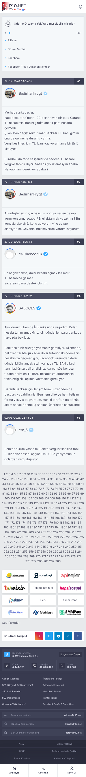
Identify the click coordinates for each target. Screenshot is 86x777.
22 (76, 474)
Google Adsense (10, 678)
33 (43, 479)
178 (45, 522)
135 (40, 508)
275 (67, 556)
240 (12, 546)
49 (30, 484)
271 (43, 556)
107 (47, 498)
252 (6, 551)
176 (34, 522)
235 (61, 542)
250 (74, 546)
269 (32, 556)
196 (68, 527)
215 (22, 537)
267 (19, 556)
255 (25, 551)
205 (43, 532)
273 (55, 556)
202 (25, 532)
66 (22, 488)
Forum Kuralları (22, 758)
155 (74, 513)
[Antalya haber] (15, 575)
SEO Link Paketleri (11, 691)
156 (80, 513)
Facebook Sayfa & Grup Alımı (58, 704)
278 (27, 561)
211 (79, 532)
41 (77, 479)
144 (11, 513)
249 (67, 546)
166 (57, 517)
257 (37, 551)
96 (69, 493)
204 (37, 532)
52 (43, 484)
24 (4, 479)
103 (24, 498)
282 (51, 561)
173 (18, 522)
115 (9, 503)
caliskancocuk (30, 254)
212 (4, 537)
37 (60, 479)
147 (29, 513)
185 (6, 527)
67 (27, 488)
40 (73, 479)
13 (39, 474)
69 (35, 488)
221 (56, 537)
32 (38, 479)
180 (56, 522)
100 (7, 498)
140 (68, 508)
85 (21, 493)
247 (55, 546)
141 (74, 508)
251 (79, 546)
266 (13, 556)
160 (23, 517)
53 (47, 484)
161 (29, 517)
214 (16, 537)
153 (62, 513)
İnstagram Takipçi (52, 678)
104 (29, 498)
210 (73, 532)
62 (5, 488)
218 (39, 537)
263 (73, 551)
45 (13, 484)
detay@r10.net (73, 732)
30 (30, 479)
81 (3, 493)
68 (31, 488)
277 (79, 556)
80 (81, 488)
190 (34, 527)
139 (63, 508)
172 (12, 522)
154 (68, 513)
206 (49, 532)
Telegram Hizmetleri (53, 685)
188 (23, 527)
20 (67, 474)
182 (67, 522)
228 (18, 542)
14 (43, 474)
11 (32, 474)
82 (8, 493)
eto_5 (23, 430)
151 (51, 513)
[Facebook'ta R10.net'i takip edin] (78, 636)
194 (57, 527)
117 (20, 503)
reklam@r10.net (73, 715)
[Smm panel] (71, 612)
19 (63, 474)
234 (55, 542)
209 (68, 532)
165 (51, 517)
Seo (43, 600)
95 (64, 493)
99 (82, 493)
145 (17, 513)
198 (79, 527)
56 (60, 484)
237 (73, 542)
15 (47, 474)
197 (74, 527)
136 (46, 508)
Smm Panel (70, 600)
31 (34, 479)
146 (23, 513)
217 (33, 537)
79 (77, 488)
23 (80, 474)
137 (51, 508)
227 (12, 542)
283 (58, 561)
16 (51, 474)
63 (9, 488)
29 (26, 479)
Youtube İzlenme (52, 691)
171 (7, 522)
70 (40, 488)
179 (50, 522)
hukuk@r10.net (73, 724)
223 (68, 537)
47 (21, 484)
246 (49, 546)
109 (58, 498)
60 (78, 484)
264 (79, 551)
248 (61, 546)
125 (64, 503)
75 (60, 488)
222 (62, 537)
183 (73, 522)
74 (56, 488)
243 (31, 546)
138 (57, 508)
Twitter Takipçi (50, 697)
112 (74, 498)
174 (23, 522)
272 (49, 556)
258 (43, 551)
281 (45, 561)
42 (82, 479)
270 (38, 556)
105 (35, 498)
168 (68, 517)
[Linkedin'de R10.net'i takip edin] (68, 636)
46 (17, 484)
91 (47, 493)
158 (11, 517)
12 (35, 474)
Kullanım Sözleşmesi (64, 758)
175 (28, 522)
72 (48, 488)
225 (81, 537)
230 (31, 542)
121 (41, 503)
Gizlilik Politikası (64, 744)
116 (15, 503)
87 (30, 493)
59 (73, 484)
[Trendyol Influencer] (15, 588)
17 (55, 474)
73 (52, 488)
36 (56, 479)
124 (58, 503)
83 (12, 493)
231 (36, 542)
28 (21, 479)
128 (81, 503)
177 (39, 522)
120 (36, 503)
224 (75, 537)
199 (7, 532)
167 (63, 517)
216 (27, 537)
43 (4, 484)
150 (46, 513)
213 (10, 537)
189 (28, 527)
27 (17, 479)
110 (64, 498)
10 (28, 474)
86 (25, 493)
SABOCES (27, 308)
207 (55, 532)
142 (79, 508)
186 (11, 527)
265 (7, 556)
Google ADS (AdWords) (14, 704)
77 (68, 488)
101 (13, 498)
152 (57, 513)
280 (40, 561)
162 (34, 517)
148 (34, 513)
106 (41, 498)
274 (61, 556)
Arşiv (21, 744)
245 (43, 546)
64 (14, 488)
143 (6, 513)
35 (52, 479)
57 (65, 484)
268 (25, 556)
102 (18, 498)
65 (18, 488)
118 (25, 503)
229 (24, 542)
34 (47, 479)
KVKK (22, 751)
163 (40, 517)
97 (73, 493)
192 (45, 527)
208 (61, 532)
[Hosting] (15, 600)
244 (37, 546)
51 (38, 484)
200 (13, 532)
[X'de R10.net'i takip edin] (49, 636)
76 (64, 488)
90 (43, 493)
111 (69, 498)
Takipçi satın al (43, 587)
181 (62, 522)
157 (6, 517)
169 (74, 517)
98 (77, 493)
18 (59, 474)
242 (24, 546)
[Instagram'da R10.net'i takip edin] (39, 636)
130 (12, 508)
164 (45, 517)
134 (34, 508)
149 (40, 513)
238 (79, 542)
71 (44, 488)
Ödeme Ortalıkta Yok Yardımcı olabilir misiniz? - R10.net (14, 6)
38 (65, 479)
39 (69, 479)
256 (31, 551)
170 (80, 517)
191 (40, 527)
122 (47, 503)
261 (61, 551)
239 (6, 546)
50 (34, 484)
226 (6, 542)
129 (6, 508)
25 (8, 479)
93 (56, 493)
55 (56, 484)
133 (28, 508)
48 (26, 484)
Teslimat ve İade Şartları (64, 751)
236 (67, 542)
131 (17, 508)
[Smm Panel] (43, 575)
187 (17, 527)
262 (67, 551)
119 (30, 503)
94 (60, 493)
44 (8, 484)
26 (13, 479)
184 (78, 522)
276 (73, 556)
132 (23, 508)
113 (79, 498)
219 (44, 537)
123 (52, 503)
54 (52, 484)
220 (50, 537)
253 (12, 551)
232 (42, 542)
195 (62, 527)
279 (33, 561)
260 (55, 551)
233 (49, 542)
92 (51, 493)
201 (19, 532)
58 (69, 484)
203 (31, 532)
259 (49, 551)
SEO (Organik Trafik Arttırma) (17, 685)
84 (17, 493)
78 (72, 488)
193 (51, 527)
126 (70, 503)
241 (18, 546)
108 (52, 498)
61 (82, 484)
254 (18, 551)
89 (38, 493)
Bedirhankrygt (30, 93)
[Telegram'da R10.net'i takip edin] (58, 636)
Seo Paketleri (11, 622)
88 (34, 493)
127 (75, 503)
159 (17, 517)
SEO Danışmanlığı (11, 697)
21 (71, 474)
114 (4, 503)
